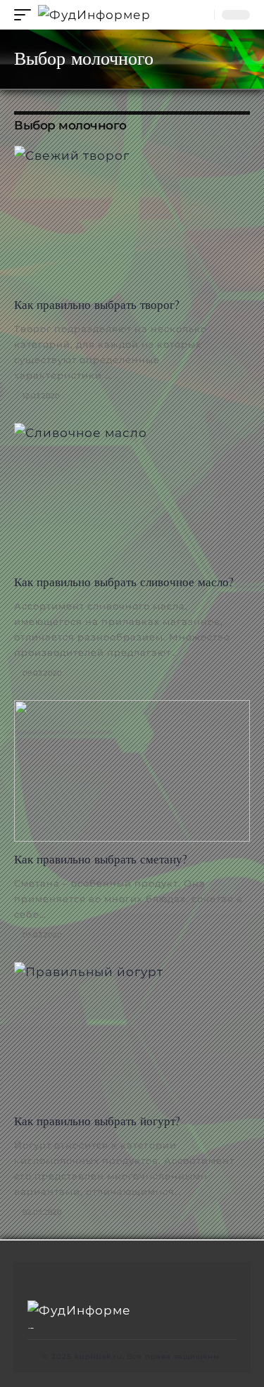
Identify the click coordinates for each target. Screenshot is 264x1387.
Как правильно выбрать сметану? (100, 859)
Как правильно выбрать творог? (97, 304)
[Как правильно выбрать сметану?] (132, 771)
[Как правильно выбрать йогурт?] (132, 1032)
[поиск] (200, 15)
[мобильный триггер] (26, 15)
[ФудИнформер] (94, 14)
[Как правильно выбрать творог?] (132, 216)
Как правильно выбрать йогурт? (97, 1121)
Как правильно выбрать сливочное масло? (124, 582)
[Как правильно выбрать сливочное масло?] (132, 493)
